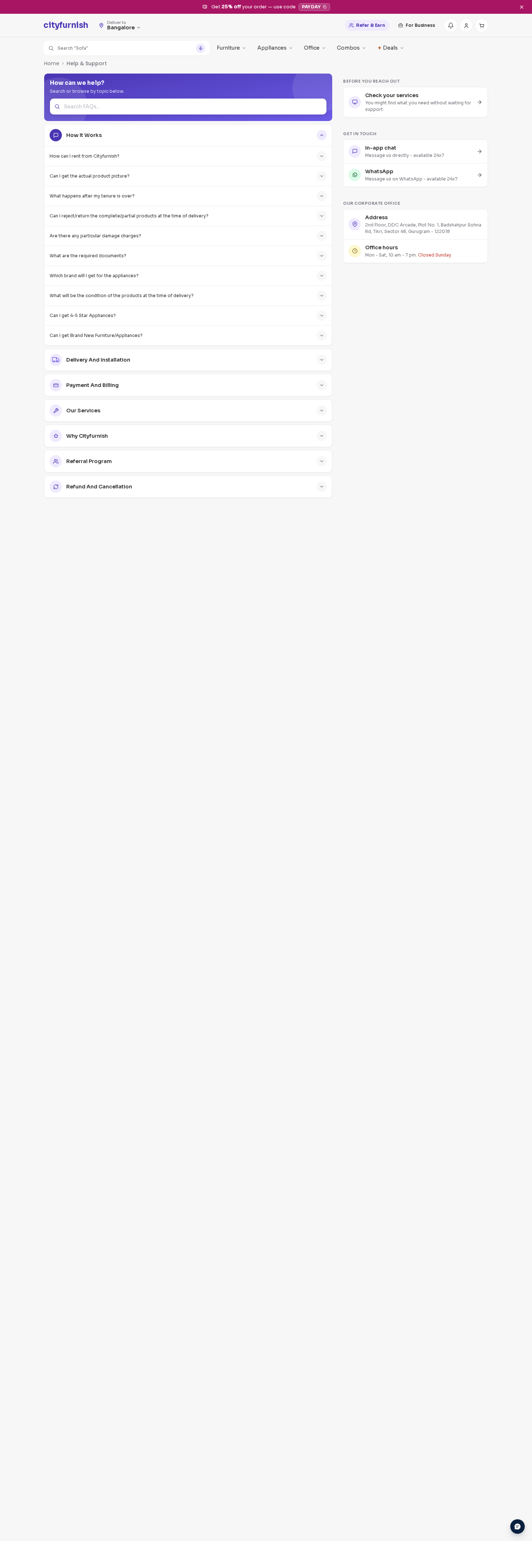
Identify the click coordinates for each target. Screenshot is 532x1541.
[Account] (466, 25)
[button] (126, 48)
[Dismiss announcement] (521, 7)
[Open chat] (517, 1526)
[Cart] (482, 25)
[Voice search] (200, 48)
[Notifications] (450, 25)
